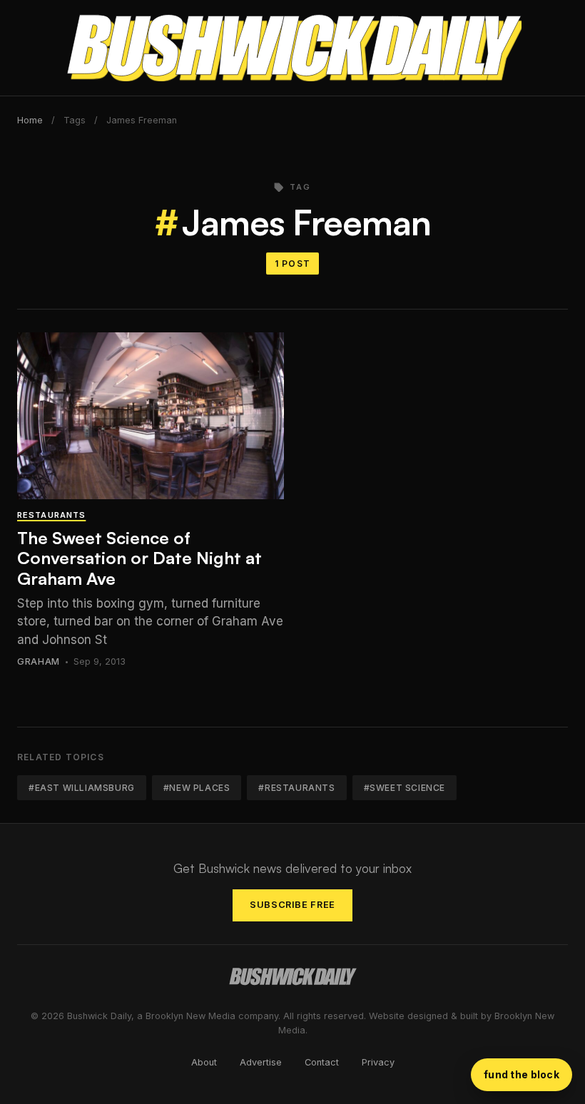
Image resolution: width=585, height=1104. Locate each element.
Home (30, 120)
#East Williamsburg (82, 787)
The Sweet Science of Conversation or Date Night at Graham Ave (139, 558)
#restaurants (296, 787)
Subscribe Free (292, 904)
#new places (196, 787)
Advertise (261, 1062)
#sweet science (404, 787)
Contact (322, 1062)
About (204, 1062)
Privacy (378, 1062)
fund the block (521, 1074)
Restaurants (51, 515)
